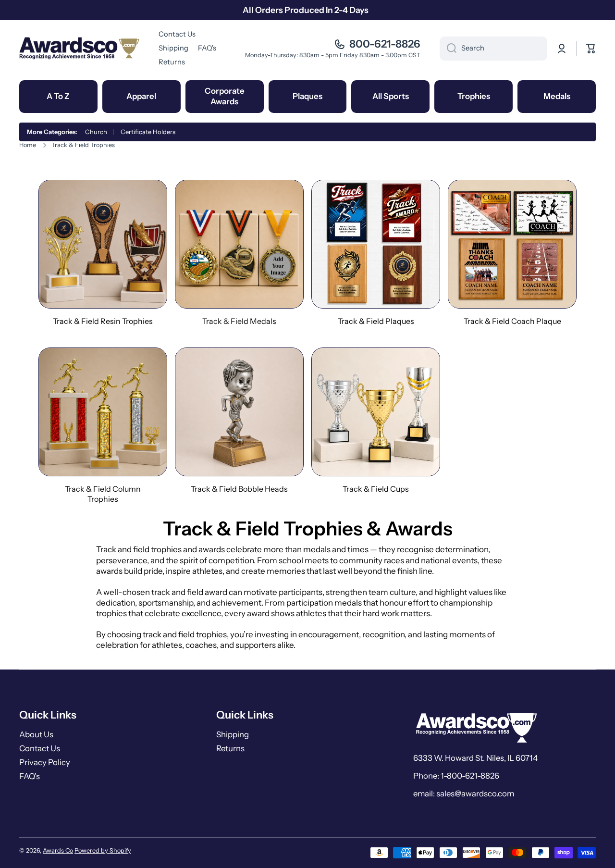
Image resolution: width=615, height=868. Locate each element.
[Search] (448, 49)
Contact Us (39, 748)
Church (96, 132)
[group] (102, 253)
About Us (36, 734)
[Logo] (79, 48)
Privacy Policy (44, 762)
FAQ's (29, 776)
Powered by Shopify (102, 850)
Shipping (232, 734)
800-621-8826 (384, 43)
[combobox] (493, 49)
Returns (230, 748)
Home (27, 145)
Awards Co (58, 850)
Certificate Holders (148, 132)
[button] (591, 48)
